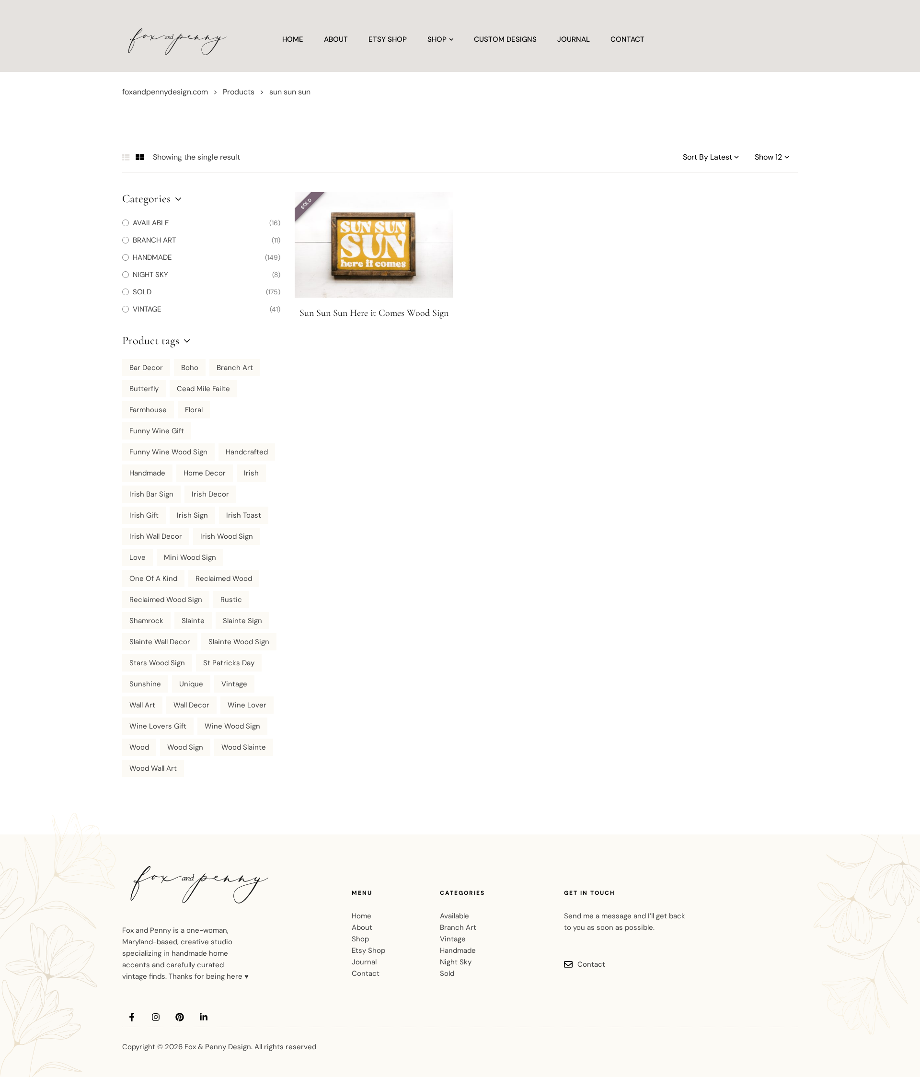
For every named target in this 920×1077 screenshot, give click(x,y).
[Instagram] (155, 1017)
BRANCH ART (154, 240)
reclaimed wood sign (165, 599)
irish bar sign (151, 494)
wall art (142, 705)
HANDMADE (152, 257)
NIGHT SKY (150, 274)
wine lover (247, 705)
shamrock (146, 620)
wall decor (191, 705)
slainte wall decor (159, 642)
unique (191, 684)
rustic (231, 599)
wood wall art (153, 768)
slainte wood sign (238, 642)
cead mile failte (203, 389)
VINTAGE (147, 309)
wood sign (185, 747)
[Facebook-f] (131, 1017)
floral (194, 410)
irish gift (144, 515)
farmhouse (148, 410)
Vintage (234, 684)
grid (140, 157)
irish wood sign (226, 536)
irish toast (243, 515)
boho (189, 367)
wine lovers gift (157, 726)
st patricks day (228, 663)
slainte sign (242, 620)
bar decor (146, 367)
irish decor (210, 494)
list (126, 157)
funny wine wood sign (168, 452)
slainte (193, 620)
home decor (205, 473)
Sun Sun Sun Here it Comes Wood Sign (373, 313)
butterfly (144, 389)
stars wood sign (157, 663)
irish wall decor (155, 536)
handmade (147, 473)
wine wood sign (232, 726)
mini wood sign (190, 557)
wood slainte (243, 747)
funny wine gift (156, 431)
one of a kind (153, 578)
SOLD (142, 292)
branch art (235, 367)
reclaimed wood (224, 578)
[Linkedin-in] (203, 1017)
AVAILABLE (151, 223)
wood (139, 747)
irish (251, 473)
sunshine (145, 684)
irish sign (192, 515)
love (137, 557)
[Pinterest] (179, 1017)
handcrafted (247, 452)
